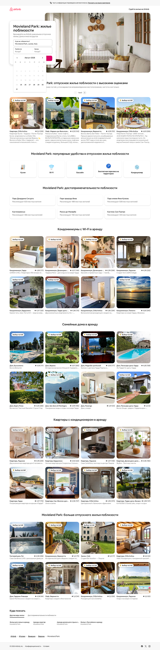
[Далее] (84, 92)
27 (30, 85)
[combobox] (32, 43)
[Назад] (75, 92)
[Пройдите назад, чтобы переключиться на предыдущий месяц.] (17, 57)
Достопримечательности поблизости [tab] (42, 615)
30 (43, 85)
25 (21, 85)
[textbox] (23, 51)
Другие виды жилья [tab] (17, 615)
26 (25, 85)
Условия (46, 646)
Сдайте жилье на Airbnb (139, 9)
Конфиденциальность (33, 646)
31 (17, 89)
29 (38, 85)
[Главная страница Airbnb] (15, 9)
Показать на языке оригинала (99, 3)
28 (34, 85)
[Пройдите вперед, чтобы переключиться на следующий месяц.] (42, 57)
